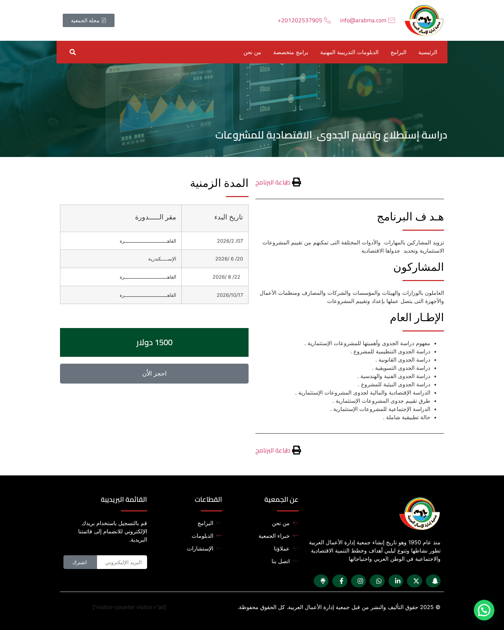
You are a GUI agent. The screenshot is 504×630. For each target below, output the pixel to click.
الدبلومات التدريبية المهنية (349, 52)
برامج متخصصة (290, 52)
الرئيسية (427, 52)
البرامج (398, 52)
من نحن (252, 52)
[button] (72, 52)
